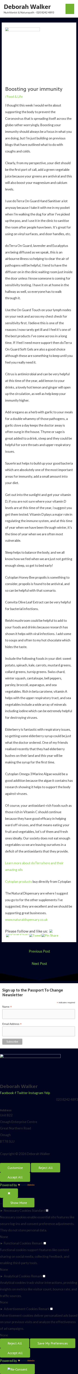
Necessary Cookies (17, 1210)
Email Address (12, 1024)
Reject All (45, 1167)
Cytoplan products (19, 882)
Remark (37, 1243)
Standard (38, 1210)
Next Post (39, 963)
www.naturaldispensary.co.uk (26, 920)
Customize (15, 1167)
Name (7, 1007)
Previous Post (39, 951)
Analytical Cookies (17, 1276)
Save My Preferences (52, 1343)
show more (18, 1202)
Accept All (15, 1177)
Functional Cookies (17, 1243)
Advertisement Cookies (21, 1309)
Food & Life (15, 97)
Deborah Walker (27, 7)
